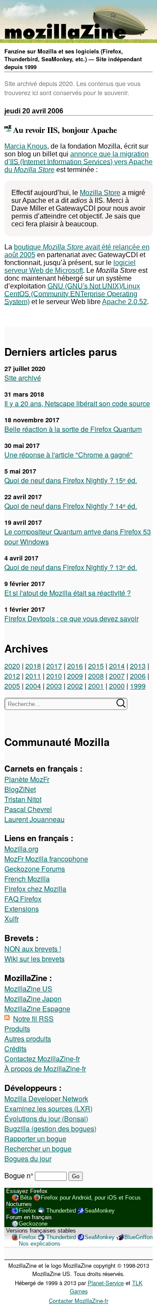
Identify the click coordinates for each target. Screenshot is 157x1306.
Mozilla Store (100, 192)
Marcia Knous (25, 146)
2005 (12, 686)
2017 (54, 666)
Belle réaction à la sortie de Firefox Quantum (73, 429)
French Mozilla (27, 879)
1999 (138, 686)
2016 (75, 666)
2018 (33, 666)
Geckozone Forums (34, 869)
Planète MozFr (26, 779)
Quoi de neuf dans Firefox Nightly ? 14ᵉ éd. (70, 506)
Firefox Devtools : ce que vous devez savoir (71, 618)
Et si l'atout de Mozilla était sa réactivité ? (67, 593)
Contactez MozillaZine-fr (42, 1059)
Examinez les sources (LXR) (48, 1109)
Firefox (27, 1210)
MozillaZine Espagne (37, 1009)
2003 (54, 686)
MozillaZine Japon (32, 999)
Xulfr (11, 919)
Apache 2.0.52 (124, 301)
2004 (33, 686)
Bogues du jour (27, 1158)
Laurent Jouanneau (34, 819)
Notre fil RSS (33, 1019)
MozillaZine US (28, 989)
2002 (75, 686)
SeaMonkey (100, 1210)
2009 (75, 676)
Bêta (26, 1197)
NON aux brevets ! (32, 949)
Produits (17, 1029)
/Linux (72, 290)
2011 (33, 676)
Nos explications (40, 1243)
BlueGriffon (138, 1237)
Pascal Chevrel (28, 809)
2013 (138, 666)
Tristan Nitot (22, 799)
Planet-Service (106, 1283)
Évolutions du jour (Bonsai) (46, 1119)
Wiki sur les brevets (34, 959)
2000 (117, 686)
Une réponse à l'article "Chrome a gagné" (68, 455)
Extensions (21, 909)
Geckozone (33, 1223)
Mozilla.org (21, 849)
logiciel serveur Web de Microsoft (70, 266)
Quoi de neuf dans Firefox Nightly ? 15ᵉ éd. (70, 480)
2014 (117, 666)
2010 (54, 676)
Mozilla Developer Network (46, 1099)
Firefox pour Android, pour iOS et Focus (91, 1197)
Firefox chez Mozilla (35, 889)
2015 (96, 666)
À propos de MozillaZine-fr (45, 1069)
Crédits (15, 1049)
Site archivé (22, 378)
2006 (138, 676)
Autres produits (27, 1039)
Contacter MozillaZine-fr (78, 1300)
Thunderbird (61, 1210)
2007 (117, 676)
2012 (12, 676)
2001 (96, 686)
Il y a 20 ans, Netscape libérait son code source (77, 403)
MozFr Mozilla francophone (46, 859)
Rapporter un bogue (35, 1139)
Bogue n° (19, 1175)
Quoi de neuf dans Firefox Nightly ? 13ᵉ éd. (70, 567)
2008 (96, 676)
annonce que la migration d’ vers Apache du (78, 161)
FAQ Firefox (22, 899)
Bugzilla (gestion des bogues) (50, 1129)
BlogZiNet (20, 789)
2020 (12, 666)
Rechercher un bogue (38, 1149)
